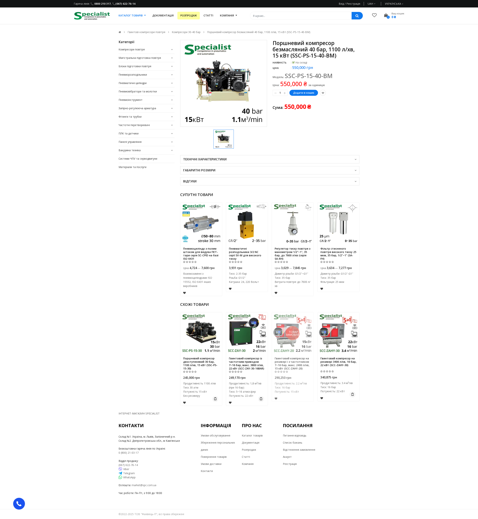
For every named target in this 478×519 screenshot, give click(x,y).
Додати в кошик (303, 92)
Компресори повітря (132, 49)
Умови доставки (211, 464)
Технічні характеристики (205, 159)
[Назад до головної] (120, 32)
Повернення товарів (214, 457)
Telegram (129, 473)
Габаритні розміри (199, 170)
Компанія (248, 464)
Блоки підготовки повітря (135, 66)
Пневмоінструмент (130, 100)
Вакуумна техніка (130, 150)
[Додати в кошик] (215, 399)
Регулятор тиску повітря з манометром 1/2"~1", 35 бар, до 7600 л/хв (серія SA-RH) (292, 253)
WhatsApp (129, 477)
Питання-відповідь (294, 435)
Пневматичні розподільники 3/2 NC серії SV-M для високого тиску (245, 253)
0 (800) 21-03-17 (129, 452)
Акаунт (287, 457)
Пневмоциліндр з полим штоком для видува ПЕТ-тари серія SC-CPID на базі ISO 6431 (200, 253)
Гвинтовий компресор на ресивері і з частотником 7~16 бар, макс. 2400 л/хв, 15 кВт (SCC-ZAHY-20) (292, 363)
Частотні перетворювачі (134, 125)
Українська (393, 3)
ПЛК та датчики (129, 133)
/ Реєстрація (352, 3)
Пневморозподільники (133, 74)
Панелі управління (130, 142)
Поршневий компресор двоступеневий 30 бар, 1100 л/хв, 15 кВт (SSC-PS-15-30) (200, 363)
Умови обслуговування (215, 435)
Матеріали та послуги (132, 167)
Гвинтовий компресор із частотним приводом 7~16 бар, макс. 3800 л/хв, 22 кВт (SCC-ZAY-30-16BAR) (246, 363)
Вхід (341, 3)
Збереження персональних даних (218, 446)
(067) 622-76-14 (125, 3)
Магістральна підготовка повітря (140, 58)
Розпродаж (249, 449)
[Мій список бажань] (374, 15)
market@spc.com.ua (144, 485)
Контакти (207, 471)
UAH (374, 3)
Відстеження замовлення (299, 449)
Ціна (276, 68)
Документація (250, 442)
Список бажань (292, 442)
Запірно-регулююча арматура (137, 108)
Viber (126, 469)
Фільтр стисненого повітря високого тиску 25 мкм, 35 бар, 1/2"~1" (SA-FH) (338, 253)
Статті (246, 457)
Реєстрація (290, 464)
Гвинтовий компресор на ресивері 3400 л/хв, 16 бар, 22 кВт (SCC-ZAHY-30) (338, 362)
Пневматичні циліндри (133, 83)
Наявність (279, 62)
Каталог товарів (252, 435)
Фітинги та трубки (130, 116)
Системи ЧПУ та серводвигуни (138, 158)
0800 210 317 (102, 3)
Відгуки (190, 181)
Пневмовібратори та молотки (138, 91)
